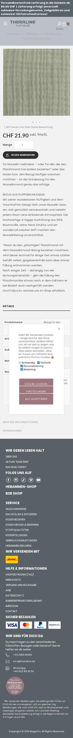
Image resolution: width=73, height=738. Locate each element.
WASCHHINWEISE (16, 509)
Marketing (30, 369)
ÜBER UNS (11, 456)
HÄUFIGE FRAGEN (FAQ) (20, 574)
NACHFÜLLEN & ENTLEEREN (21, 514)
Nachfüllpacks (12, 291)
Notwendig (28, 362)
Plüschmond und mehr (36, 38)
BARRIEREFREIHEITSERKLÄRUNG (24, 601)
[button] (33, 122)
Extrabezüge (53, 34)
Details (8, 306)
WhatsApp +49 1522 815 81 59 (23, 669)
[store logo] (28, 24)
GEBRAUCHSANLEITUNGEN (21, 540)
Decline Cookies (36, 384)
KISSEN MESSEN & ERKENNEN (22, 525)
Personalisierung (33, 366)
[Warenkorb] (66, 25)
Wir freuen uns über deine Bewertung (29, 127)
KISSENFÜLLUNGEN (16, 535)
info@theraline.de (24, 661)
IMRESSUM (12, 606)
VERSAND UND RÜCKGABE (21, 585)
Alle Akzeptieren (36, 399)
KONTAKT (11, 611)
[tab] (36, 306)
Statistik (45, 362)
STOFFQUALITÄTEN (17, 530)
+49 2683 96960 (22, 654)
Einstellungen (36, 391)
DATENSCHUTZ (15, 595)
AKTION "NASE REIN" (17, 462)
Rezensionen (12, 431)
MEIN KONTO (13, 580)
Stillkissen (32, 34)
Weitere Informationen (20, 422)
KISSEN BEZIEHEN (15, 519)
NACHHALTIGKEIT (16, 467)
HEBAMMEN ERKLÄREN (18, 546)
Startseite (14, 34)
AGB (8, 590)
